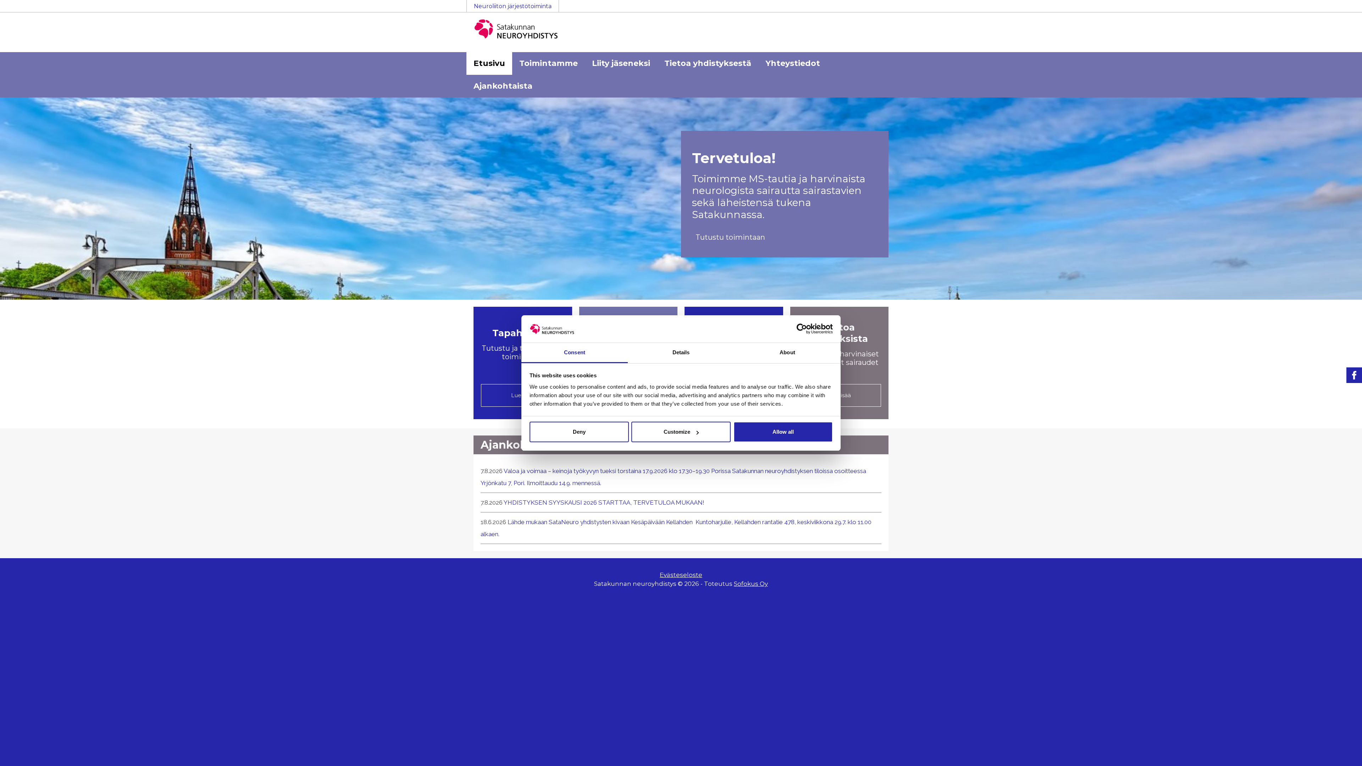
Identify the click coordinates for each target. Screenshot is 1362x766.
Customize (677, 432)
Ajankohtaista (503, 86)
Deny (579, 432)
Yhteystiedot (792, 63)
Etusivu (489, 63)
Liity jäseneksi (621, 63)
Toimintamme (548, 63)
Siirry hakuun (1341, 9)
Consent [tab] (574, 352)
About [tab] (787, 352)
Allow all (783, 432)
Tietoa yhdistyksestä (707, 63)
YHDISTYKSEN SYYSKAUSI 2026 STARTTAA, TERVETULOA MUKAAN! (604, 502)
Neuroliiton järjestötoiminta (513, 6)
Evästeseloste (681, 574)
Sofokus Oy (751, 583)
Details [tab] (681, 352)
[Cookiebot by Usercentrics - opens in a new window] (802, 328)
